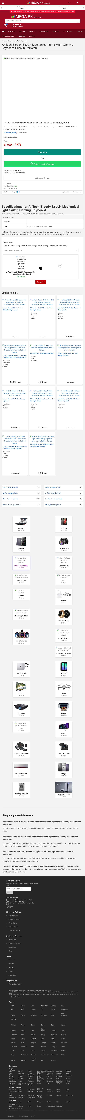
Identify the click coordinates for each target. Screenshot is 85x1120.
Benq (52, 1025)
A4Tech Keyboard (63, 7)
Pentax (13, 1051)
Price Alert (66, 192)
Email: (8, 889)
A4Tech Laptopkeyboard (63, 493)
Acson (23, 1025)
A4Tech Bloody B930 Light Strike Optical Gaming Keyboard (13, 309)
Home (3, 41)
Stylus (63, 1051)
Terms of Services (14, 931)
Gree (42, 1039)
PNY (22, 1051)
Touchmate (24, 1055)
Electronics (67, 31)
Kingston (33, 1043)
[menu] (3, 2)
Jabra (22, 1043)
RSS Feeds (12, 975)
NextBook (24, 1047)
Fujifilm (63, 1035)
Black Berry (44, 1005)
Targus (13, 1055)
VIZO (62, 1055)
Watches (22, 36)
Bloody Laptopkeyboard (63, 505)
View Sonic (54, 1055)
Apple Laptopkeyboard (21, 499)
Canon (63, 1025)
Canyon (13, 1030)
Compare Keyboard (43, 178)
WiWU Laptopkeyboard (21, 493)
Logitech (53, 1043)
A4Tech (13, 1025)
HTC (22, 1010)
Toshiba (13, 1019)
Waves (13, 1060)
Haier (52, 1039)
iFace (63, 1039)
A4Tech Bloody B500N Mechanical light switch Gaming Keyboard (42, 445)
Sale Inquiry (12, 939)
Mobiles (32, 31)
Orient (63, 1047)
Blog (10, 951)
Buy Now (42, 152)
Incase (13, 1043)
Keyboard (10, 41)
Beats (33, 1025)
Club (32, 1030)
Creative (63, 1030)
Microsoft (64, 1043)
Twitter (11, 971)
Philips (13, 1015)
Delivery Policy (13, 915)
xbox (42, 1060)
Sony (52, 1015)
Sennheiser (54, 1051)
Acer (12, 1005)
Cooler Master (43, 1029)
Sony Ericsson (64, 1014)
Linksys (43, 1043)
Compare (40, 282)
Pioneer (23, 1015)
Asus (32, 1005)
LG (42, 1010)
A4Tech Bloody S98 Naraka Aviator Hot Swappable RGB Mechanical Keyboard (14, 356)
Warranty (6, 222)
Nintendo (43, 1047)
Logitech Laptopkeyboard (63, 499)
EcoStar (33, 1035)
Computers (44, 31)
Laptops (11, 31)
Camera (80, 31)
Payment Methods (14, 919)
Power (31, 36)
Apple (22, 1005)
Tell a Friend (77, 192)
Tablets (22, 31)
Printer (56, 31)
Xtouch (53, 1060)
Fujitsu (13, 1039)
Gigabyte (33, 1039)
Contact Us (12, 947)
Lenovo (33, 1010)
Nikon (33, 1047)
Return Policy (13, 923)
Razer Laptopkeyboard (21, 487)
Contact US (11, 1116)
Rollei (32, 1051)
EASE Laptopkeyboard (63, 487)
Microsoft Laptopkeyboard (21, 505)
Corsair (53, 1030)
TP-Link (33, 1055)
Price (5, 226)
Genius (23, 1039)
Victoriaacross (45, 1055)
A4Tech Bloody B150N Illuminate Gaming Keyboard (67, 354)
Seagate (43, 1051)
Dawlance (14, 1035)
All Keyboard (21, 7)
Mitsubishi (14, 1047)
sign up (9, 892)
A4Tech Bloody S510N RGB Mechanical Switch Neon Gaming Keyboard (15, 447)
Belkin (43, 1025)
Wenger (23, 1060)
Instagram (12, 967)
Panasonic (64, 1010)
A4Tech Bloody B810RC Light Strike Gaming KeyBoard (68, 400)
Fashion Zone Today (15, 984)
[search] (71, 2)
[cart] (79, 2)
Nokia (53, 1010)
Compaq (53, 1005)
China (22, 1030)
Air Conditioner (8, 36)
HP (12, 1010)
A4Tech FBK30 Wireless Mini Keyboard (42, 353)
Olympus (54, 1047)
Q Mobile (33, 1015)
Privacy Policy (13, 927)
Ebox (22, 1035)
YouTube (11, 964)
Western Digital (33, 1059)
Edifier (43, 1035)
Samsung (44, 1015)
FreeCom (54, 1035)
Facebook (12, 960)
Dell (62, 1005)
